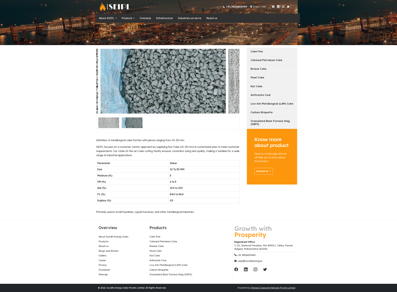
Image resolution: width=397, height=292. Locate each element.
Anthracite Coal (157, 260)
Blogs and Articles (109, 250)
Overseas (145, 18)
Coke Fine (154, 236)
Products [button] (127, 18)
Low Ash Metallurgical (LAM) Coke (168, 264)
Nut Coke (154, 255)
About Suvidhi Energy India (113, 236)
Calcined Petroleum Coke (163, 241)
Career (102, 260)
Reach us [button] (211, 18)
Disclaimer (104, 269)
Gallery (102, 255)
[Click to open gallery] (108, 122)
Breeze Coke (156, 246)
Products (104, 241)
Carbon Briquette (158, 269)
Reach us (104, 246)
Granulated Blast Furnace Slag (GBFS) (170, 274)
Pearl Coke (155, 250)
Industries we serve (189, 18)
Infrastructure (164, 18)
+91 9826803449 (246, 255)
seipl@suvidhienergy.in (250, 260)
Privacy (103, 264)
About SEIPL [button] (107, 18)
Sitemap (103, 274)
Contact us (262, 171)
